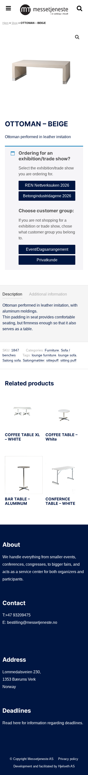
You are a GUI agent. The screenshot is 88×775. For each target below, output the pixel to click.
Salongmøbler (33, 360)
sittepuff (52, 360)
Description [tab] (12, 294)
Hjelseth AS (66, 766)
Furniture (52, 350)
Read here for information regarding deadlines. (42, 723)
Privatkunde (47, 260)
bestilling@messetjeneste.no (32, 622)
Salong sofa (11, 360)
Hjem (5, 22)
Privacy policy (68, 759)
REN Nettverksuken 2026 (47, 185)
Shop (14, 22)
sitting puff (68, 360)
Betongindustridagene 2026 (47, 196)
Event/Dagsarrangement (47, 249)
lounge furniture (44, 355)
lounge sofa (67, 355)
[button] (77, 37)
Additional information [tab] (48, 294)
